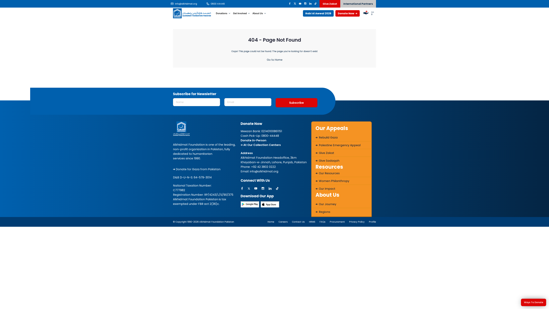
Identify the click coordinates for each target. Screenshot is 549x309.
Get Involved (240, 13)
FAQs (322, 221)
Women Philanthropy (333, 181)
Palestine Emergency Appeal (339, 145)
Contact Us (298, 221)
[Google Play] (250, 204)
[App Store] (270, 204)
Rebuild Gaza (328, 137)
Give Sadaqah (328, 161)
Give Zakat (330, 4)
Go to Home (274, 60)
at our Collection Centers (262, 145)
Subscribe (296, 103)
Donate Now (346, 13)
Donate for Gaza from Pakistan (197, 169)
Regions (324, 212)
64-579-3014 (203, 177)
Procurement (337, 221)
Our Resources (329, 173)
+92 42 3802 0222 (263, 167)
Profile (372, 221)
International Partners (358, 4)
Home (270, 221)
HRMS (312, 221)
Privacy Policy (357, 221)
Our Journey (327, 204)
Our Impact (326, 189)
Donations (221, 13)
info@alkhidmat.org (264, 171)
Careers (283, 221)
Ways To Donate (533, 302)
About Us (257, 13)
